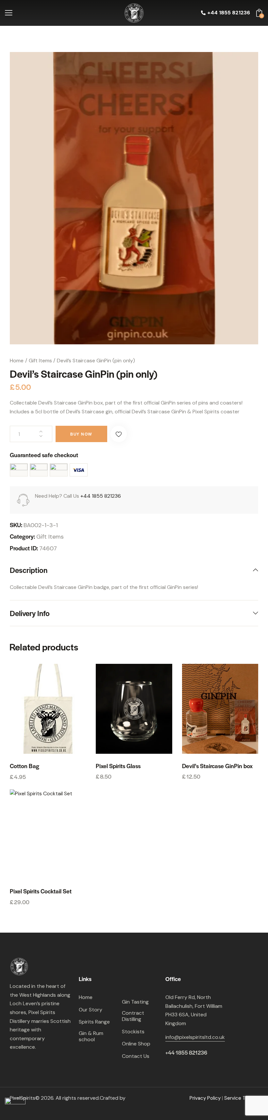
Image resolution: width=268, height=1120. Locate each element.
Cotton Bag (24, 766)
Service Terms (241, 1098)
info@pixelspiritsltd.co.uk (195, 1037)
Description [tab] (28, 570)
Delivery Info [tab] (30, 613)
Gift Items (40, 360)
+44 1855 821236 (100, 495)
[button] (8, 13)
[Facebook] (16, 1062)
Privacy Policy (205, 1098)
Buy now (81, 434)
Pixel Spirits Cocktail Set (41, 891)
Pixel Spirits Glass (118, 766)
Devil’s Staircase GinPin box (217, 766)
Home (17, 360)
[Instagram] (31, 1062)
